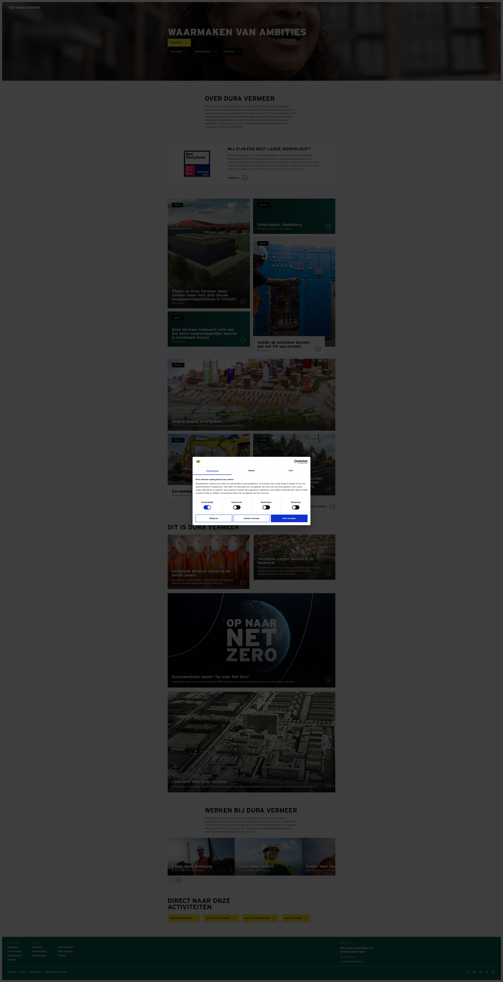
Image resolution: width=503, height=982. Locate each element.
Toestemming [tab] (212, 471)
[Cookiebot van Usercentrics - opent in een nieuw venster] (296, 462)
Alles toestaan (289, 518)
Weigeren (213, 518)
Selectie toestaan (251, 518)
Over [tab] (291, 470)
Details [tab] (251, 470)
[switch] (236, 507)
